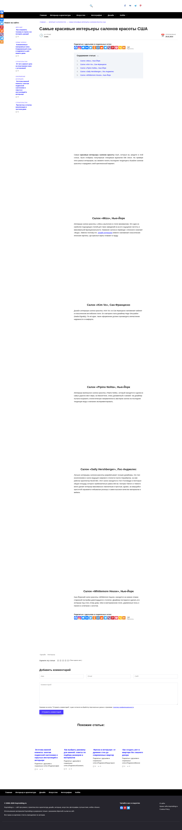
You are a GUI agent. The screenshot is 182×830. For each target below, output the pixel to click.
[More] (124, 47)
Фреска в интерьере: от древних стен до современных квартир (104, 752)
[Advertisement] (96, 640)
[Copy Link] (120, 47)
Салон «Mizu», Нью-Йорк (90, 61)
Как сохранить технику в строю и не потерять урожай (24, 32)
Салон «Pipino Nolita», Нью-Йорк (93, 68)
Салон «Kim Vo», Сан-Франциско (93, 64)
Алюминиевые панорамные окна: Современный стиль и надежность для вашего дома (23, 49)
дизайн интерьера (105, 233)
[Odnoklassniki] (94, 47)
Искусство (80, 15)
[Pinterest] (112, 47)
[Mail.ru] (98, 47)
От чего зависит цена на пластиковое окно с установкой (24, 66)
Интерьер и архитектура (60, 15)
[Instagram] (79, 47)
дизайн (43, 654)
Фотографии (66, 792)
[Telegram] (105, 47)
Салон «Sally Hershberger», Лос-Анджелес (97, 71)
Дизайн (111, 15)
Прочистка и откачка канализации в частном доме (24, 107)
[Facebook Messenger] (83, 47)
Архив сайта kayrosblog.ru (169, 806)
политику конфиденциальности (123, 707)
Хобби (122, 15)
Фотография (96, 15)
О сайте (162, 803)
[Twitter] (90, 47)
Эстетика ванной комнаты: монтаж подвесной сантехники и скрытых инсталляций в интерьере (22, 87)
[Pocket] (116, 47)
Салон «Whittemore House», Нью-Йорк (95, 75)
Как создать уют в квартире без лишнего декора (132, 752)
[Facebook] (75, 47)
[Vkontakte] (87, 47)
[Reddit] (101, 47)
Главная (43, 15)
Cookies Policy (165, 809)
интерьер (51, 654)
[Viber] (109, 47)
